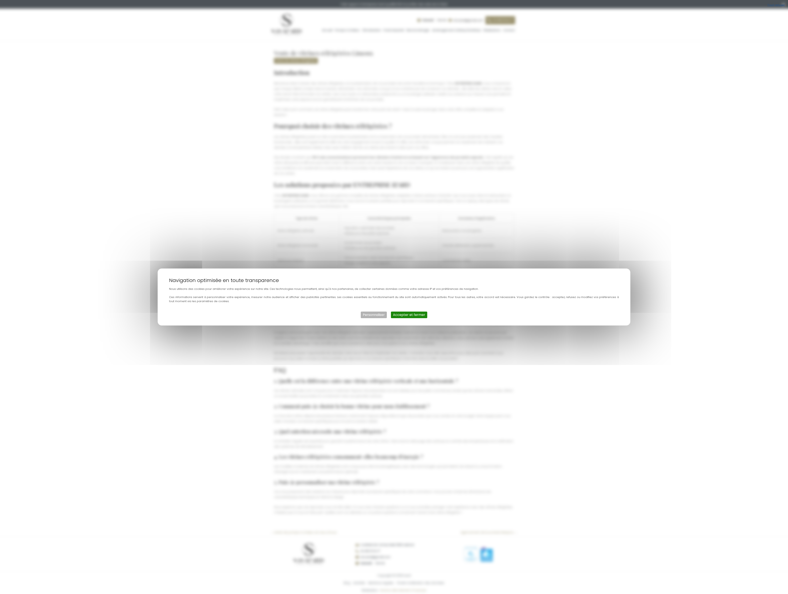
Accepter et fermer (409, 314)
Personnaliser (374, 314)
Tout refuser (776, 5)
